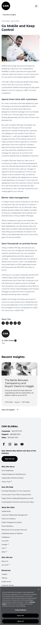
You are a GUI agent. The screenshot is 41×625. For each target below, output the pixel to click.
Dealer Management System (12, 522)
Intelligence (6, 537)
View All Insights (8, 410)
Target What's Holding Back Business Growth (17, 498)
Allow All (20, 621)
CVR (3, 548)
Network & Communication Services (14, 530)
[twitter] (7, 323)
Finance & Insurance (9, 519)
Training (4, 578)
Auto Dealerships (7, 470)
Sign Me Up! (9, 459)
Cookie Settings (20, 610)
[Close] (38, 589)
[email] (15, 323)
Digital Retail (6, 511)
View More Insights (9, 14)
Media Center (6, 582)
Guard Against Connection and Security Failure (18, 502)
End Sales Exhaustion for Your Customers (16, 491)
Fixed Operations (7, 526)
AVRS (3, 552)
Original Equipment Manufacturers (14, 474)
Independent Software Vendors (12, 478)
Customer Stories (8, 585)
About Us (5, 561)
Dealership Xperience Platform (12, 533)
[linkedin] (11, 323)
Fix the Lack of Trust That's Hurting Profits (16, 495)
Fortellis (4, 544)
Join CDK (5, 565)
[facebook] (3, 323)
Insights (4, 574)
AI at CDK (5, 541)
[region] (20, 606)
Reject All (20, 615)
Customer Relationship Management (15, 515)
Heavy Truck (6, 482)
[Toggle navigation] (36, 6)
